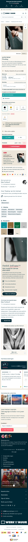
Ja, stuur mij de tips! (7, 429)
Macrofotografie (12, 212)
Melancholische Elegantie (14, 214)
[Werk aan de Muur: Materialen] (26, 495)
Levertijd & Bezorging (8, 462)
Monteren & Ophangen (8, 464)
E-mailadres (4, 423)
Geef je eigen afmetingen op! (14, 89)
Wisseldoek (7, 98)
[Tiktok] (14, 505)
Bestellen (5, 458)
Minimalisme (11, 209)
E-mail (14, 452)
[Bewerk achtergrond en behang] (25, 27)
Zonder (9, 137)
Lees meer (12, 186)
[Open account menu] (23, 13)
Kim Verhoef (7, 57)
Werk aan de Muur (7, 502)
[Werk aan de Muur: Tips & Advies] (26, 498)
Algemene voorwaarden (11, 527)
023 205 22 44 (21, 449)
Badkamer (4, 212)
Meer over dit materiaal (21, 74)
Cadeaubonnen (7, 466)
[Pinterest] (8, 505)
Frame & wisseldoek (9, 95)
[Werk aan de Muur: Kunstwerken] (26, 491)
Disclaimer (19, 527)
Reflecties (4, 214)
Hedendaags (19, 209)
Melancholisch (5, 203)
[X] (12, 505)
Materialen (4, 495)
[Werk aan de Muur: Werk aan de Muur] (26, 502)
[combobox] (10, 17)
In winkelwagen (15, 146)
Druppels (19, 212)
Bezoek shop (4, 186)
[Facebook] (10, 505)
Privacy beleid (21, 529)
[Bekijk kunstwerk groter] (25, 25)
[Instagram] (6, 505)
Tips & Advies (5, 498)
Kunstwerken (5, 491)
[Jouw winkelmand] (25, 13)
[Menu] (2, 13)
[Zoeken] (25, 17)
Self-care (4, 216)
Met (21, 137)
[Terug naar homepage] (9, 13)
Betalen (5, 460)
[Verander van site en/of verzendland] (26, 9)
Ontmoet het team (7, 485)
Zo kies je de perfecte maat (20, 82)
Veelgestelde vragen (8, 456)
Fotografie (4, 209)
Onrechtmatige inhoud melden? (10, 529)
